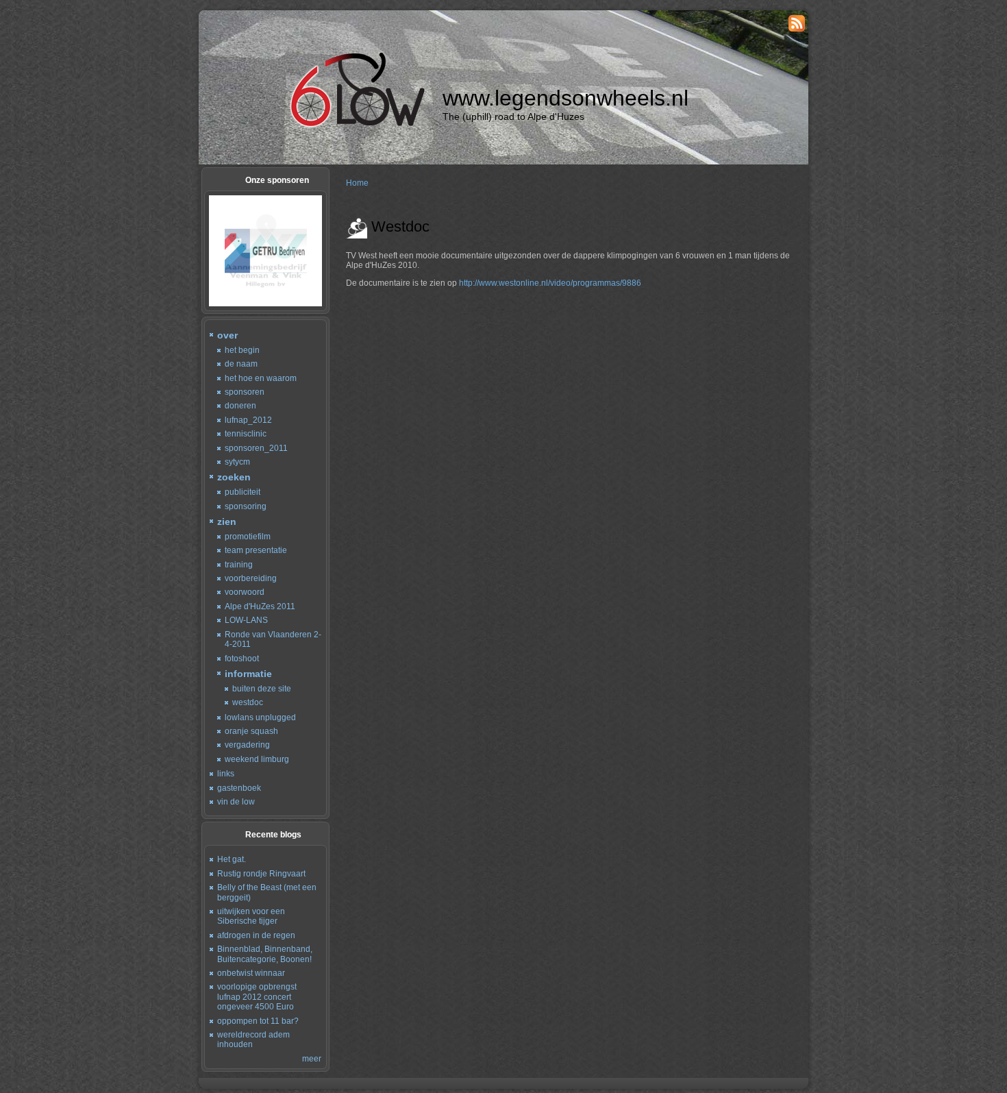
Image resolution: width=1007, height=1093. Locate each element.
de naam (241, 364)
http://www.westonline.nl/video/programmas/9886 (550, 283)
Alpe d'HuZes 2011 (260, 606)
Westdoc (400, 226)
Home (357, 183)
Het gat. (231, 859)
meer (311, 1059)
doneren (240, 405)
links (225, 773)
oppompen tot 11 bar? (258, 1021)
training (239, 564)
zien (226, 521)
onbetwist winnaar (251, 973)
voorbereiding (251, 578)
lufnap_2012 (248, 420)
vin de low (236, 802)
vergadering (247, 745)
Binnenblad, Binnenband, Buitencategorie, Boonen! (264, 953)
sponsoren (244, 392)
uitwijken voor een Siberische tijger (251, 916)
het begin (242, 350)
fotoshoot (242, 658)
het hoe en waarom (261, 378)
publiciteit (242, 492)
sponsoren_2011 (256, 448)
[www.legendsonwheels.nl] (355, 125)
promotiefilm (248, 536)
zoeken (234, 476)
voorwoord (244, 592)
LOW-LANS (246, 620)
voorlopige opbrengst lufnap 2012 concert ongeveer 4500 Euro (257, 996)
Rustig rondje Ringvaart (261, 874)
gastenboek (239, 788)
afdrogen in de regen (256, 935)
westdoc (247, 702)
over (227, 335)
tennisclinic (245, 434)
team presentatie (256, 550)
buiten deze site (261, 688)
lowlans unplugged (260, 717)
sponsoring (245, 506)
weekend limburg (257, 759)
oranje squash (251, 731)
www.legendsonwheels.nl (565, 98)
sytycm (237, 462)
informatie (248, 673)
